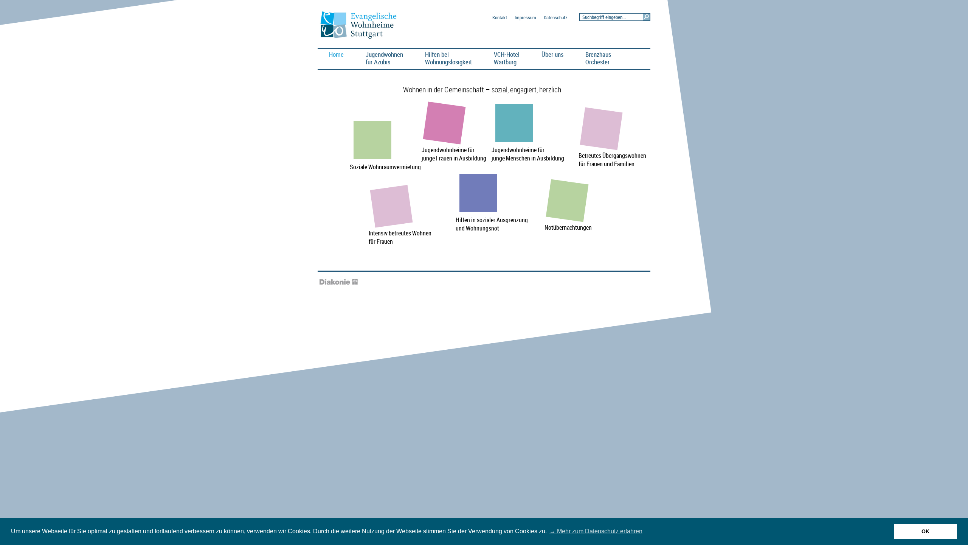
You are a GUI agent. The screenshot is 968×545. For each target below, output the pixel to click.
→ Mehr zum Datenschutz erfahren (595, 531)
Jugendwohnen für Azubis (384, 58)
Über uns (552, 54)
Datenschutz (555, 17)
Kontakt (499, 17)
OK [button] (925, 531)
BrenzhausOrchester (598, 58)
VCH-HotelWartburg (507, 58)
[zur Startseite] (361, 38)
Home (336, 54)
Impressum (525, 17)
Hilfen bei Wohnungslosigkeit (448, 58)
